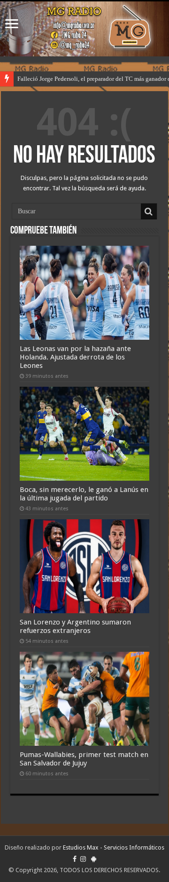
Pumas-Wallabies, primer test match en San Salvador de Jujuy (84, 758)
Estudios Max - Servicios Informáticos (113, 847)
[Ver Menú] (11, 24)
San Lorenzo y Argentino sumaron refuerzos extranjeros (75, 626)
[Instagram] (83, 859)
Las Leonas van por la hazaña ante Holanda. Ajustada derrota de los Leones (75, 357)
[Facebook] (74, 859)
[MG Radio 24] (84, 28)
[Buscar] (149, 211)
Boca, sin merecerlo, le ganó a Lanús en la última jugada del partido (84, 493)
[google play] (93, 859)
